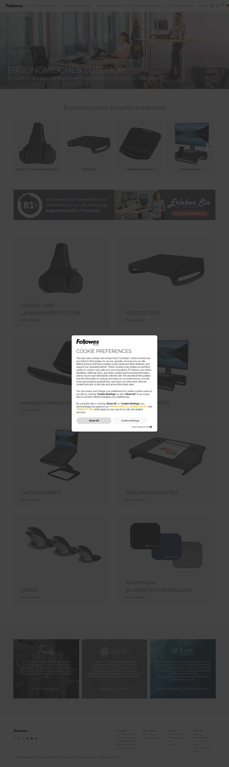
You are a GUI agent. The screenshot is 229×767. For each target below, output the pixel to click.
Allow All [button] (94, 420)
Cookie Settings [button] (130, 420)
